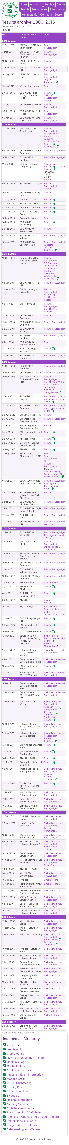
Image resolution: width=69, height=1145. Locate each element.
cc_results (49, 614)
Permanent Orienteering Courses (33, 1116)
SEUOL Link (50, 297)
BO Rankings (50, 133)
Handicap (48, 982)
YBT (46, 849)
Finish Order (50, 865)
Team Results (50, 165)
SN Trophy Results (49, 718)
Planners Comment (49, 777)
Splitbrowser (50, 846)
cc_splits (59, 614)
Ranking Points (51, 483)
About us (36, 4)
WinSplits (48, 139)
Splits (47, 95)
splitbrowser (50, 387)
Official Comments (49, 713)
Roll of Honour (21, 1121)
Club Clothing (15, 1053)
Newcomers (39, 9)
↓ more (39, 1057)
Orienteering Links (18, 1091)
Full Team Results (53, 606)
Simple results (57, 701)
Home (23, 4)
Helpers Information (19, 1099)
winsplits (48, 524)
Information (57, 9)
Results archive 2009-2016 (24, 1112)
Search (59, 14)
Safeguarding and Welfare (23, 1129)
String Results (51, 392)
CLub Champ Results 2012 (54, 536)
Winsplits (48, 245)
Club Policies (20, 1108)
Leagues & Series (23, 1125)
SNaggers (13, 1095)
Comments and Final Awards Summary (54, 475)
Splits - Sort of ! (52, 635)
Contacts (46, 14)
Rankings (56, 471)
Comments (49, 268)
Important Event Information (25, 1074)
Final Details (50, 278)
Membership (29, 14)
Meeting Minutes (17, 1104)
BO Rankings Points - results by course (54, 383)
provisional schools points (54, 409)
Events (61, 4)
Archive (49, 4)
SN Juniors (19, 1070)
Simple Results (57, 650)
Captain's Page (16, 1062)
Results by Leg (51, 609)
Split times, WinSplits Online (52, 274)
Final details (50, 146)
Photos (47, 100)
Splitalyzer (49, 389)
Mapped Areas (16, 1078)
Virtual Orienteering (19, 1083)
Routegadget (50, 48)
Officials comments (49, 248)
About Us (13, 1045)
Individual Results (54, 167)
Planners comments (49, 739)
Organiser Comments (49, 80)
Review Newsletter (49, 644)
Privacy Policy (16, 1087)
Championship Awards (51, 487)
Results (24, 9)
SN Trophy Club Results (52, 142)
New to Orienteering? (26, 1057)
